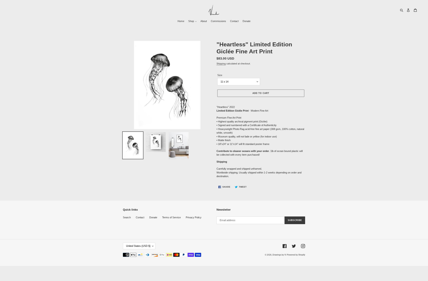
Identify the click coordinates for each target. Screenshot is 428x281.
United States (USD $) (138, 245)
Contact (140, 217)
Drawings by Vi (279, 255)
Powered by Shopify (296, 255)
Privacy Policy (193, 217)
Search (127, 217)
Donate (153, 217)
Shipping (221, 63)
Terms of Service (171, 217)
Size (219, 75)
